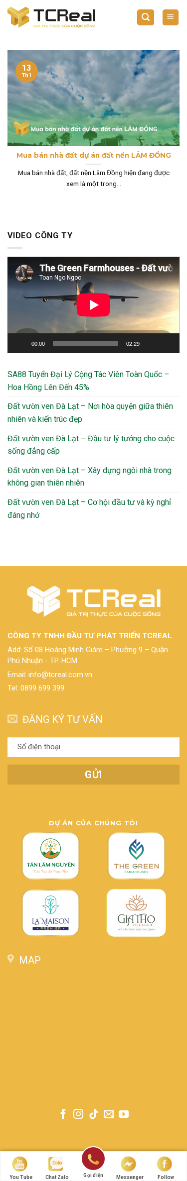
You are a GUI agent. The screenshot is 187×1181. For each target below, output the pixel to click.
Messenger (130, 1177)
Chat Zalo (57, 1177)
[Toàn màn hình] (167, 343)
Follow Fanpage (166, 1178)
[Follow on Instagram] (78, 1114)
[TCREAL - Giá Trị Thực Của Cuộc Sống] (51, 17)
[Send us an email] (109, 1114)
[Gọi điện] (93, 1160)
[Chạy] (20, 343)
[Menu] (171, 17)
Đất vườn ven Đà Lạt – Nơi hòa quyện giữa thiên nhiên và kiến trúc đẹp (90, 413)
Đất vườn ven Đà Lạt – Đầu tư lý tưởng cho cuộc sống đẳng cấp (91, 445)
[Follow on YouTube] (124, 1114)
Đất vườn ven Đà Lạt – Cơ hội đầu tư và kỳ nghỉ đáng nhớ (89, 508)
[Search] (145, 17)
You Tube (20, 1177)
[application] (93, 305)
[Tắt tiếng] (151, 343)
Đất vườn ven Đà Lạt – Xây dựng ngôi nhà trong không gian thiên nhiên (89, 477)
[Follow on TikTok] (93, 1114)
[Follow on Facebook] (63, 1114)
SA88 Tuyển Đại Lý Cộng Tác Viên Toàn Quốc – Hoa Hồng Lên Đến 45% (88, 381)
